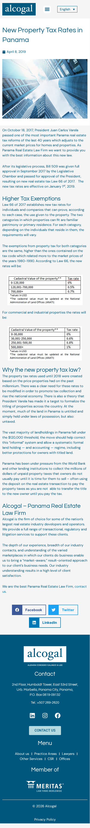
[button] (47, 9)
